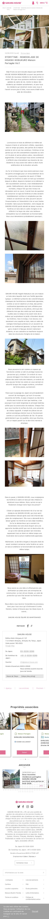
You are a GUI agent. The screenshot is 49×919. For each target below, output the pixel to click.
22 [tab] (39, 781)
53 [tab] (46, 782)
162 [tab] (48, 790)
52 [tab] (44, 782)
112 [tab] (9, 788)
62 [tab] (15, 784)
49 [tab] (39, 782)
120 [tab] (22, 788)
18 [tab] (33, 781)
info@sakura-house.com (29, 662)
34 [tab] (14, 782)
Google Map (9, 646)
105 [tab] (43, 786)
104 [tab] (41, 786)
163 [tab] (19, 792)
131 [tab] (41, 788)
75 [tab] (38, 784)
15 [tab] (27, 781)
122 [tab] (26, 788)
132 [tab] (43, 788)
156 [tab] (38, 790)
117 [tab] (17, 788)
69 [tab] (27, 784)
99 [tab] (33, 786)
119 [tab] (21, 788)
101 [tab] (36, 786)
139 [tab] (9, 790)
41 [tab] (26, 782)
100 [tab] (34, 786)
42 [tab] (27, 782)
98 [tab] (31, 786)
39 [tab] (22, 782)
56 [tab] (5, 784)
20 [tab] (36, 781)
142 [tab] (14, 790)
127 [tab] (34, 788)
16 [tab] (29, 781)
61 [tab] (14, 784)
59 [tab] (10, 784)
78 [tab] (43, 784)
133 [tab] (44, 788)
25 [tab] (44, 781)
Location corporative (11, 888)
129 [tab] (38, 788)
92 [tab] (21, 786)
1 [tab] (20, 759)
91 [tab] (19, 786)
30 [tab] (7, 782)
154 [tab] (34, 790)
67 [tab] (24, 784)
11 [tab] (21, 781)
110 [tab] (5, 788)
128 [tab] (36, 788)
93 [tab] (22, 786)
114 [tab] (12, 788)
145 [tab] (19, 790)
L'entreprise (9, 880)
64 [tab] (19, 784)
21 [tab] (38, 781)
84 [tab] (7, 786)
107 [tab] (46, 786)
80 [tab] (46, 784)
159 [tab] (43, 790)
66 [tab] (22, 784)
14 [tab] (26, 781)
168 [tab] (27, 792)
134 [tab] (46, 788)
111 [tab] (7, 788)
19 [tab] (34, 781)
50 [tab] (41, 782)
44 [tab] (31, 782)
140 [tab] (10, 790)
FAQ (27, 884)
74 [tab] (36, 784)
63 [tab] (17, 784)
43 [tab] (29, 782)
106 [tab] (44, 786)
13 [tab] (24, 781)
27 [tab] (48, 781)
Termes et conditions (11, 897)
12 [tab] (22, 781)
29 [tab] (5, 782)
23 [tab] (41, 781)
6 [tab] (29, 759)
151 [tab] (29, 790)
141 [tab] (12, 790)
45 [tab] (33, 782)
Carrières (8, 884)
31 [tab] (9, 782)
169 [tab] (29, 792)
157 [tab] (39, 790)
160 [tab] (44, 790)
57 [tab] (7, 784)
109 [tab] (3, 788)
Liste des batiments (32, 880)
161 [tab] (46, 790)
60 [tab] (12, 784)
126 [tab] (33, 788)
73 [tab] (34, 784)
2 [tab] (22, 759)
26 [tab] (46, 781)
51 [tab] (43, 782)
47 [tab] (36, 782)
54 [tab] (48, 782)
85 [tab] (9, 786)
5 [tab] (27, 759)
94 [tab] (24, 786)
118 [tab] (19, 788)
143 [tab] (15, 790)
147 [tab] (22, 790)
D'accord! (35, 911)
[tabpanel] (24, 734)
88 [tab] (14, 786)
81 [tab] (48, 784)
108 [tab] (48, 786)
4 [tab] (25, 759)
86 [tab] (10, 786)
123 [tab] (27, 788)
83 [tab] (5, 786)
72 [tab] (33, 784)
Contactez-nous (22, 863)
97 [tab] (29, 786)
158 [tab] (41, 790)
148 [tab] (24, 790)
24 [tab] (43, 781)
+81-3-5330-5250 (28, 655)
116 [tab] (15, 788)
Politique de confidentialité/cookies (33, 898)
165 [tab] (22, 792)
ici (8, 916)
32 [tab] (10, 782)
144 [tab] (17, 790)
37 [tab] (19, 782)
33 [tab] (12, 782)
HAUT (4, 8)
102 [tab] (38, 786)
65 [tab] (21, 784)
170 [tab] (31, 792)
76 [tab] (39, 784)
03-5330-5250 (27, 651)
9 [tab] (17, 781)
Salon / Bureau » (30, 856)
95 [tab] (26, 786)
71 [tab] (31, 784)
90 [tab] (17, 786)
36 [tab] (17, 782)
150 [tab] (27, 790)
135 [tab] (48, 788)
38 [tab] (21, 782)
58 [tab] (9, 784)
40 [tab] (24, 782)
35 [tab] (15, 782)
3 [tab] (23, 759)
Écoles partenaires (31, 888)
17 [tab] (31, 781)
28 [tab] (3, 782)
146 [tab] (21, 790)
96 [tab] (27, 786)
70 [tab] (29, 784)
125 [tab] (31, 788)
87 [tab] (12, 786)
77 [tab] (41, 784)
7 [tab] (14, 781)
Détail (24, 752)
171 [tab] (33, 792)
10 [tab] (19, 781)
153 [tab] (33, 790)
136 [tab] (3, 790)
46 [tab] (34, 782)
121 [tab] (24, 788)
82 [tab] (3, 786)
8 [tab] (15, 781)
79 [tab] (44, 784)
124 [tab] (29, 788)
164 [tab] (21, 792)
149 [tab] (26, 790)
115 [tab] (14, 788)
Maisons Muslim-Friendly (13, 893)
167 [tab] (26, 792)
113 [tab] (10, 788)
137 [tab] (5, 790)
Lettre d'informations (32, 893)
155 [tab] (36, 790)
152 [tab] (31, 790)
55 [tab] (3, 784)
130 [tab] (39, 788)
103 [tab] (39, 786)
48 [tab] (38, 782)
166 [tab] (24, 792)
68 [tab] (26, 784)
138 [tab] (7, 790)
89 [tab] (15, 786)
